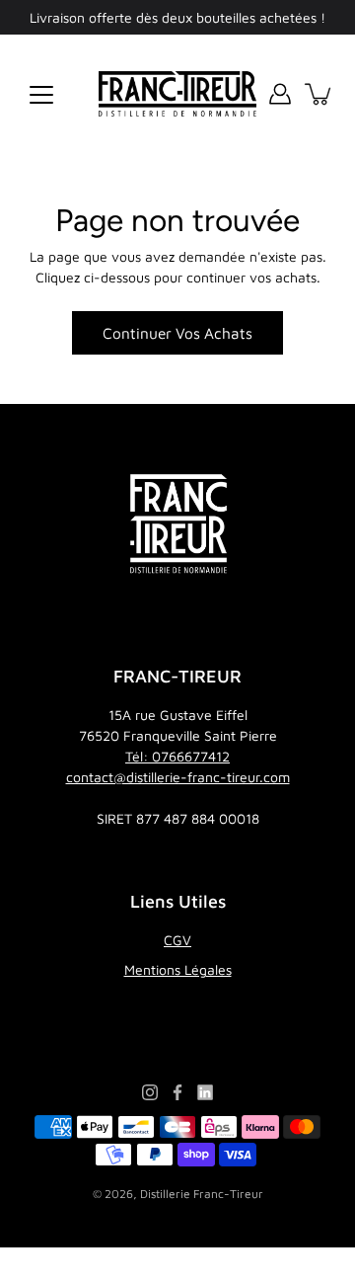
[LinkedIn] (205, 1092)
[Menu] (41, 95)
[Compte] (280, 94)
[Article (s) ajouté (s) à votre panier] (319, 94)
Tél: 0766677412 (177, 756)
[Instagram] (150, 1092)
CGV (177, 939)
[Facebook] (177, 1092)
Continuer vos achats (177, 333)
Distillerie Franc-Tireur (201, 1193)
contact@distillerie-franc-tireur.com (178, 776)
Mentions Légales (178, 969)
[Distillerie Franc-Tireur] (177, 93)
